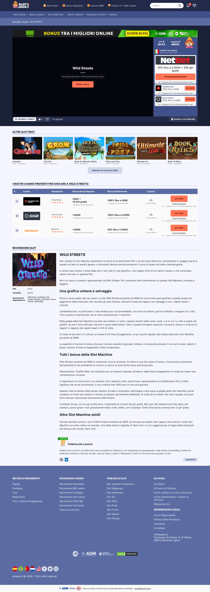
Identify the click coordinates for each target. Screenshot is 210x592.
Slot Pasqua (113, 518)
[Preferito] (47, 119)
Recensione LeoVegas (71, 492)
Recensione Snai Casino (72, 496)
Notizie (113, 14)
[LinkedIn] (66, 460)
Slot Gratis (52, 5)
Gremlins (16, 161)
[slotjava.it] (21, 5)
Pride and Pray (113, 161)
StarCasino (32, 297)
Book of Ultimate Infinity (86, 161)
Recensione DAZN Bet (71, 501)
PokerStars (45, 299)
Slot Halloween (115, 492)
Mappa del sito (162, 504)
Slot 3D (111, 496)
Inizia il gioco (82, 84)
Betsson (37, 299)
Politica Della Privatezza (167, 519)
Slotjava (16, 22)
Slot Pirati (112, 505)
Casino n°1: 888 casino (123, 5)
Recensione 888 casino (72, 488)
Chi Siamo (159, 484)
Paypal (16, 484)
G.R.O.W (47, 161)
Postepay (17, 488)
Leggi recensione (179, 204)
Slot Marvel (113, 514)
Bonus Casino (37, 14)
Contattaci (159, 528)
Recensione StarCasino (72, 505)
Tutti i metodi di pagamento (27, 501)
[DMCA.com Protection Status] (127, 554)
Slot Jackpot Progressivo (120, 484)
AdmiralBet (39, 301)
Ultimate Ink (142, 161)
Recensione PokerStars (72, 484)
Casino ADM (97, 5)
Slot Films (112, 501)
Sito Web (190, 88)
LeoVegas (41, 297)
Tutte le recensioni (69, 509)
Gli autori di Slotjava (165, 488)
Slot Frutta (112, 509)
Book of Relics (174, 161)
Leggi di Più (190, 460)
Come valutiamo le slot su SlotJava (173, 492)
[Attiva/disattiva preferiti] (194, 5)
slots (25, 22)
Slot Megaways (115, 488)
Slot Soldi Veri (55, 14)
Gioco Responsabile (164, 515)
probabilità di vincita (143, 588)
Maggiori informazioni (175, 77)
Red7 (83, 72)
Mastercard (18, 496)
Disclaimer (159, 523)
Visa (14, 492)
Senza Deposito (74, 5)
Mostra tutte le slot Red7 (105, 170)
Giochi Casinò (75, 14)
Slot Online (19, 14)
